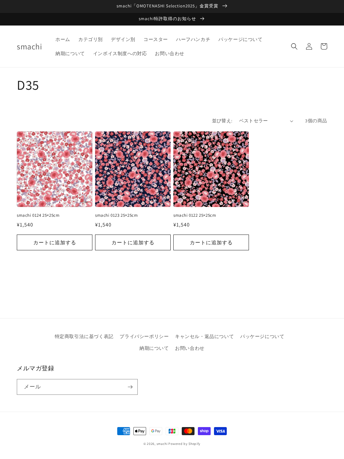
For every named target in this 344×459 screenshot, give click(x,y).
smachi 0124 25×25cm (38, 215)
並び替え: (222, 121)
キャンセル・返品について (204, 336)
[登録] (130, 387)
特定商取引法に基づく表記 (84, 336)
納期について (154, 348)
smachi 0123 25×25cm (116, 215)
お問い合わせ (190, 348)
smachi (162, 444)
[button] (294, 46)
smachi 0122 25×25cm (194, 215)
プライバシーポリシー (144, 336)
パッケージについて (262, 336)
